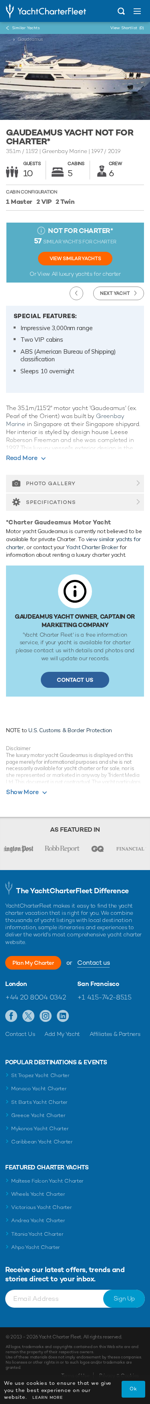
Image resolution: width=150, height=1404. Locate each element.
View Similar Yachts (75, 258)
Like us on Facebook (11, 1016)
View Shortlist (127, 27)
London (16, 984)
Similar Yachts (26, 27)
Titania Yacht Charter (37, 1234)
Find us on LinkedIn (63, 1016)
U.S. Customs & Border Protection (70, 730)
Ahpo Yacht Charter (35, 1247)
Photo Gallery (51, 483)
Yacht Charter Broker (92, 547)
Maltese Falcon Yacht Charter (47, 1180)
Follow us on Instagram (46, 1016)
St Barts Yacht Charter (39, 1102)
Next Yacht (115, 293)
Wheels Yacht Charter (38, 1194)
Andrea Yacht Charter (38, 1220)
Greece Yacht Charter (38, 1115)
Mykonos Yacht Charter (39, 1128)
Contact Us (75, 679)
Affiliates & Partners (115, 1034)
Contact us (93, 962)
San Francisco (98, 984)
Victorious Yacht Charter (41, 1207)
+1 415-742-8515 (104, 997)
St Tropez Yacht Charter (40, 1075)
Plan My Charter (33, 962)
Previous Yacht (76, 293)
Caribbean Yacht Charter (42, 1141)
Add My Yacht (62, 1034)
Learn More (47, 1397)
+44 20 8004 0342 (35, 997)
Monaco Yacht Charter (39, 1088)
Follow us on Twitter (28, 1016)
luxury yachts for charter (89, 273)
